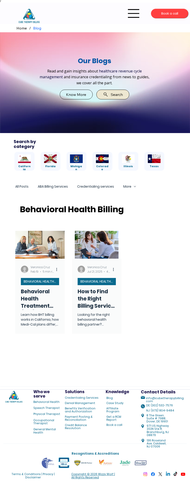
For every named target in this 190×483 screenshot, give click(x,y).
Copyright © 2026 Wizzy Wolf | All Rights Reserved (93, 475)
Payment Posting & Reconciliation (79, 418)
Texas (154, 166)
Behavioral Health (46, 402)
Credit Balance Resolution (76, 426)
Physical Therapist (46, 414)
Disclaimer (33, 477)
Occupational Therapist (43, 421)
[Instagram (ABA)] (145, 474)
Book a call (114, 425)
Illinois (128, 166)
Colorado (102, 167)
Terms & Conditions (26, 474)
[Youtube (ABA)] (183, 474)
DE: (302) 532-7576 (159, 405)
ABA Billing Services (53, 187)
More (127, 187)
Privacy (48, 474)
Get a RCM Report (113, 418)
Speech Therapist (46, 408)
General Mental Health (44, 430)
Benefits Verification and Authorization (80, 409)
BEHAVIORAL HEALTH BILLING (41, 281)
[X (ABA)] (160, 474)
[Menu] (133, 13)
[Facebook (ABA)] (152, 474)
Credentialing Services (81, 398)
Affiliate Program (112, 409)
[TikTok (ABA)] (175, 474)
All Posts (21, 187)
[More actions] (58, 269)
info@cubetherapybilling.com (165, 399)
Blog (109, 398)
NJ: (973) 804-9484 (160, 410)
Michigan (76, 167)
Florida (50, 166)
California (24, 167)
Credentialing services (95, 187)
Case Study (115, 403)
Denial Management (80, 403)
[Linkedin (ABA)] (168, 474)
